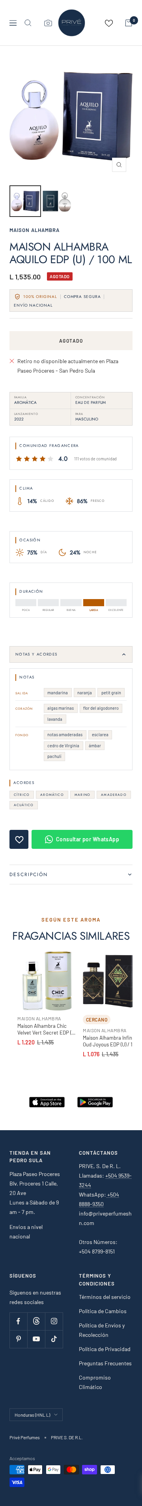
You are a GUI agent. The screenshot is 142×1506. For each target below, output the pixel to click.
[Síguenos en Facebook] (18, 1321)
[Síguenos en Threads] (36, 1321)
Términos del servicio (105, 1296)
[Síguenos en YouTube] (36, 1339)
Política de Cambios (103, 1311)
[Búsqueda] (28, 22)
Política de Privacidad (105, 1349)
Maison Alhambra (34, 230)
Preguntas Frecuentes (105, 1363)
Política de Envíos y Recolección (102, 1330)
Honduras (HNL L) (32, 1414)
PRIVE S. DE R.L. (67, 1437)
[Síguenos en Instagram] (54, 1321)
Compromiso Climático (95, 1382)
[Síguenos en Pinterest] (18, 1339)
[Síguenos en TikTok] (54, 1339)
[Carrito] (129, 22)
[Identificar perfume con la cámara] (48, 23)
